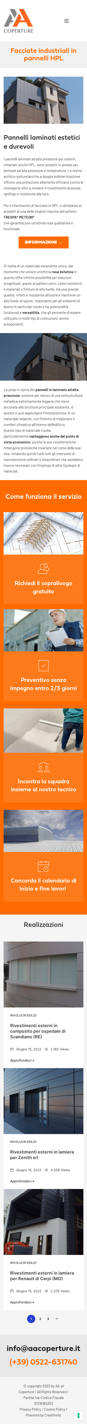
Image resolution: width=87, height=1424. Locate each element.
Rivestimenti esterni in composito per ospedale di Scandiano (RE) (37, 1031)
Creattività (53, 1415)
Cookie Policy (54, 1409)
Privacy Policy (30, 1409)
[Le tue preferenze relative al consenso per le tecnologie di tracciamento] (78, 1415)
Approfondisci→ (22, 1060)
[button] (66, 21)
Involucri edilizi (23, 1015)
